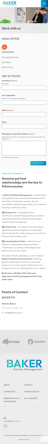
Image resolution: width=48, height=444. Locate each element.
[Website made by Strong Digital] (24, 439)
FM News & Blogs (31, 391)
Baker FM (21, 273)
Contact (28, 385)
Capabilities (9, 391)
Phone (4, 122)
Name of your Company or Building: (13, 98)
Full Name (5, 84)
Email (7, 110)
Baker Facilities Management (18, 195)
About (7, 385)
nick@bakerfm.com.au (13, 313)
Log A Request (31, 398)
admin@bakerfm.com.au (12, 421)
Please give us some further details (18, 134)
